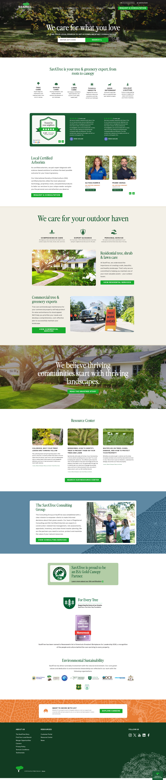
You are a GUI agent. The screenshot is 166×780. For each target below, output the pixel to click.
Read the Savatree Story (83, 391)
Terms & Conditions (22, 749)
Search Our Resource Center (83, 480)
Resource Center (46, 737)
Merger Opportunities (23, 740)
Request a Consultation (133, 8)
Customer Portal (143, 2)
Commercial (72, 8)
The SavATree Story (22, 734)
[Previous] (59, 141)
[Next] (63, 141)
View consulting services (52, 540)
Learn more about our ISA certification (86, 581)
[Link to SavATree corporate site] (25, 5)
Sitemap (43, 771)
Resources (86, 8)
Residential (57, 8)
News (43, 740)
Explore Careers (111, 711)
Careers (111, 8)
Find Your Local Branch (24, 737)
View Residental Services (117, 282)
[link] (92, 92)
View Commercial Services (48, 330)
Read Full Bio (90, 189)
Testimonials (20, 752)
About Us (100, 8)
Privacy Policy (20, 746)
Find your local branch (128, 2)
